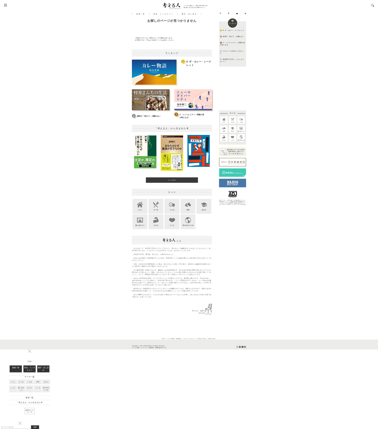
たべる (21, 382)
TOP (29, 361)
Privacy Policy (202, 338)
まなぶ (46, 382)
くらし (13, 382)
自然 (37, 382)
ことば (29, 382)
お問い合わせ (211, 338)
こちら (244, 204)
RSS (163, 338)
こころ (37, 388)
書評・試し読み (189, 14)
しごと (13, 388)
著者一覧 (29, 398)
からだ (29, 388)
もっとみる (172, 180)
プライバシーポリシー (189, 338)
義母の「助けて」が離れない (149, 116)
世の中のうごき (46, 389)
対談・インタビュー (163, 14)
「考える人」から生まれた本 (29, 402)
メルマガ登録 (170, 338)
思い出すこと (21, 389)
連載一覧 (140, 14)
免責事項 (178, 338)
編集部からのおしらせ (29, 411)
